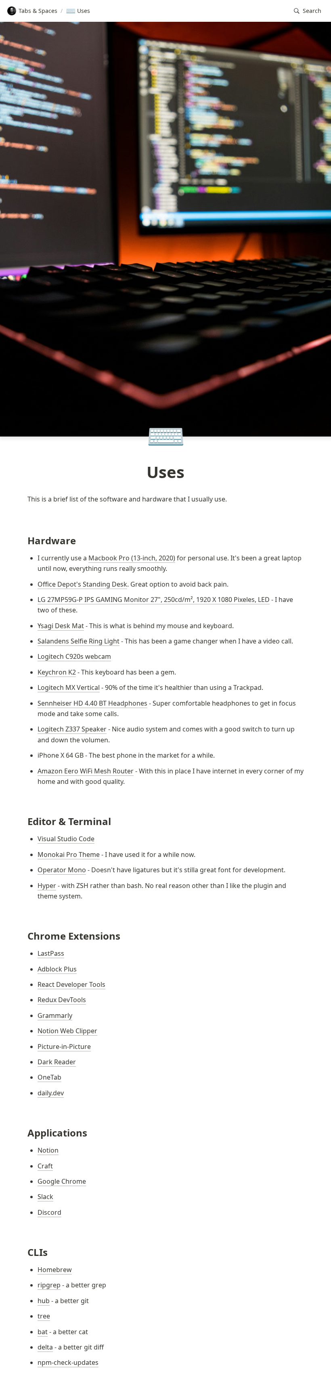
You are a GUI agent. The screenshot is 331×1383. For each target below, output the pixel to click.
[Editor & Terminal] (23, 821)
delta (45, 1347)
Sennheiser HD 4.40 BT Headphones (92, 703)
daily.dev (51, 1092)
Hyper (47, 885)
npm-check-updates (68, 1362)
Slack (45, 1196)
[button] (307, 11)
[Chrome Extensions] (23, 936)
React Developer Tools (71, 984)
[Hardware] (23, 540)
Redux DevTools (62, 999)
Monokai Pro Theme (69, 854)
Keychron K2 (57, 672)
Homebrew (55, 1269)
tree (44, 1316)
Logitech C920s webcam (74, 656)
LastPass (51, 953)
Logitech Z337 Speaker (72, 729)
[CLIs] (23, 1252)
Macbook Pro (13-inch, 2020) (131, 558)
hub (44, 1300)
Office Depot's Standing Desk (82, 584)
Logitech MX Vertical (69, 687)
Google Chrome (62, 1181)
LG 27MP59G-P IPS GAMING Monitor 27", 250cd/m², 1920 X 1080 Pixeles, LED (154, 599)
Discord (49, 1212)
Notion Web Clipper (67, 1030)
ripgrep (49, 1285)
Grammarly (55, 1015)
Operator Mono (62, 869)
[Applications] (23, 1132)
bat (43, 1331)
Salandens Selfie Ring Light (78, 641)
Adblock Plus (57, 969)
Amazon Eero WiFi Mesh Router (86, 771)
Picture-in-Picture (64, 1046)
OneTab (49, 1077)
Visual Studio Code (66, 838)
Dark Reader (57, 1061)
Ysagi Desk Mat (61, 625)
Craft (45, 1166)
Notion (48, 1150)
